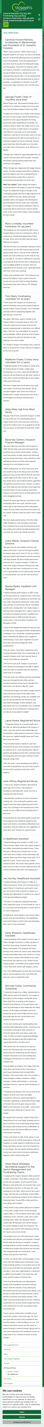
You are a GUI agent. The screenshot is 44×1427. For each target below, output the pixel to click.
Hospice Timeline (13, 1371)
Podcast (6, 1363)
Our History (8, 1379)
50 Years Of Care (10, 1368)
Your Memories (12, 1374)
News (6, 1354)
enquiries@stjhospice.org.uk (21, 21)
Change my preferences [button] (22, 1422)
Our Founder (8, 1383)
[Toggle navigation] (6, 24)
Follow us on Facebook (39, 15)
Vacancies (7, 1349)
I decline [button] (22, 1417)
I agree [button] (21, 1412)
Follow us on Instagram (39, 19)
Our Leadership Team (11, 1345)
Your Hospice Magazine (12, 1359)
